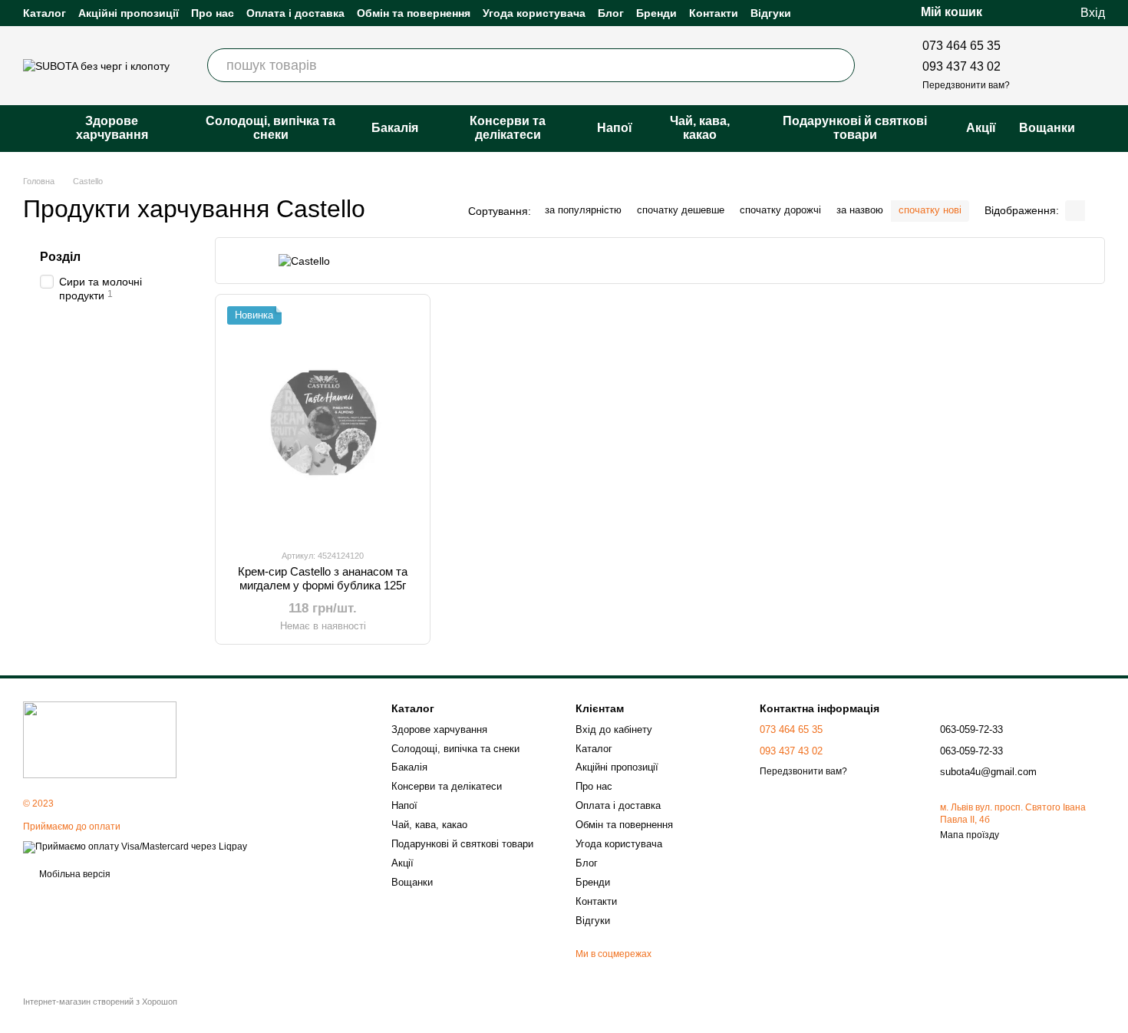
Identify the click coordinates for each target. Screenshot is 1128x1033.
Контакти (713, 13)
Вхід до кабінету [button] (614, 729)
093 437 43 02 (961, 66)
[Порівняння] (1005, 13)
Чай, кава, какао (700, 127)
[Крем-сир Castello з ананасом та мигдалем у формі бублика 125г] (322, 421)
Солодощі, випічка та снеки (270, 127)
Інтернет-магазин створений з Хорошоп (100, 1001)
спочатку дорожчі (780, 210)
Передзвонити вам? (966, 85)
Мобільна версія (73, 874)
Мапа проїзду (969, 835)
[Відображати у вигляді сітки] (1075, 210)
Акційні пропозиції (128, 13)
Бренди (656, 13)
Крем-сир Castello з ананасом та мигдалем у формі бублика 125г (322, 578)
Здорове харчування (112, 127)
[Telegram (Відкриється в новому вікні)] (1099, 65)
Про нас (212, 13)
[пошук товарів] (838, 65)
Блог (611, 13)
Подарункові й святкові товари (855, 127)
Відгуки (770, 13)
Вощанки (1047, 127)
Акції (981, 127)
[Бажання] (1036, 13)
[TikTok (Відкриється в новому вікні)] (1062, 65)
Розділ (60, 256)
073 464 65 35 (961, 45)
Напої (614, 127)
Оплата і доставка (295, 13)
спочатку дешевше (680, 210)
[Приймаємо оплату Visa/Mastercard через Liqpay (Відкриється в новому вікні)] (135, 846)
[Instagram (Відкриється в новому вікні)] (1043, 65)
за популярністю (583, 210)
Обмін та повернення (413, 13)
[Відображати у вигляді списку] (1095, 210)
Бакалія (394, 127)
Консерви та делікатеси (508, 127)
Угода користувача (534, 13)
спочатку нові (930, 210)
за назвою (859, 210)
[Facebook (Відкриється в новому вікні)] (1080, 65)
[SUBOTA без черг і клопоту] (99, 739)
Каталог (44, 13)
